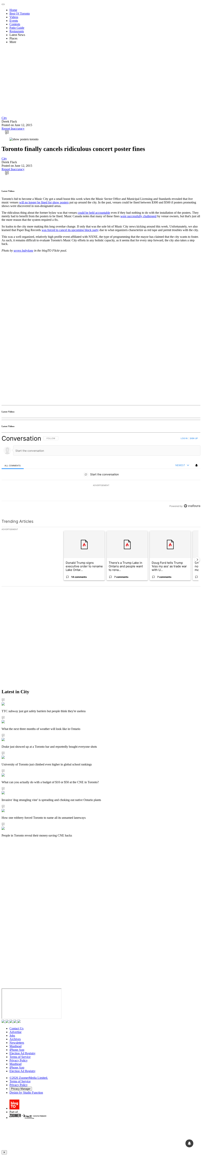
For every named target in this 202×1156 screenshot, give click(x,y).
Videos (13, 17)
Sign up (194, 438)
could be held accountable (94, 212)
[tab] (13, 465)
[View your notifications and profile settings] (196, 465)
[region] (101, 472)
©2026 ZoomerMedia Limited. (28, 1077)
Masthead (15, 1046)
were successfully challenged (138, 216)
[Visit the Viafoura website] (192, 506)
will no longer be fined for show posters (44, 202)
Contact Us (16, 1028)
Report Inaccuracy (13, 128)
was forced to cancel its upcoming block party (70, 230)
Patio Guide (16, 27)
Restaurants (16, 31)
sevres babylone (23, 250)
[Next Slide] (197, 559)
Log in (184, 438)
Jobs (12, 1035)
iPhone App (16, 1049)
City (4, 118)
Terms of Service (20, 1057)
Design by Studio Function (26, 1092)
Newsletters (16, 1042)
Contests (14, 24)
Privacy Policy (18, 1060)
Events (13, 20)
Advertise (15, 1032)
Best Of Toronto (19, 13)
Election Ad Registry (22, 1053)
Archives (15, 1039)
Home (13, 10)
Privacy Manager (20, 1088)
